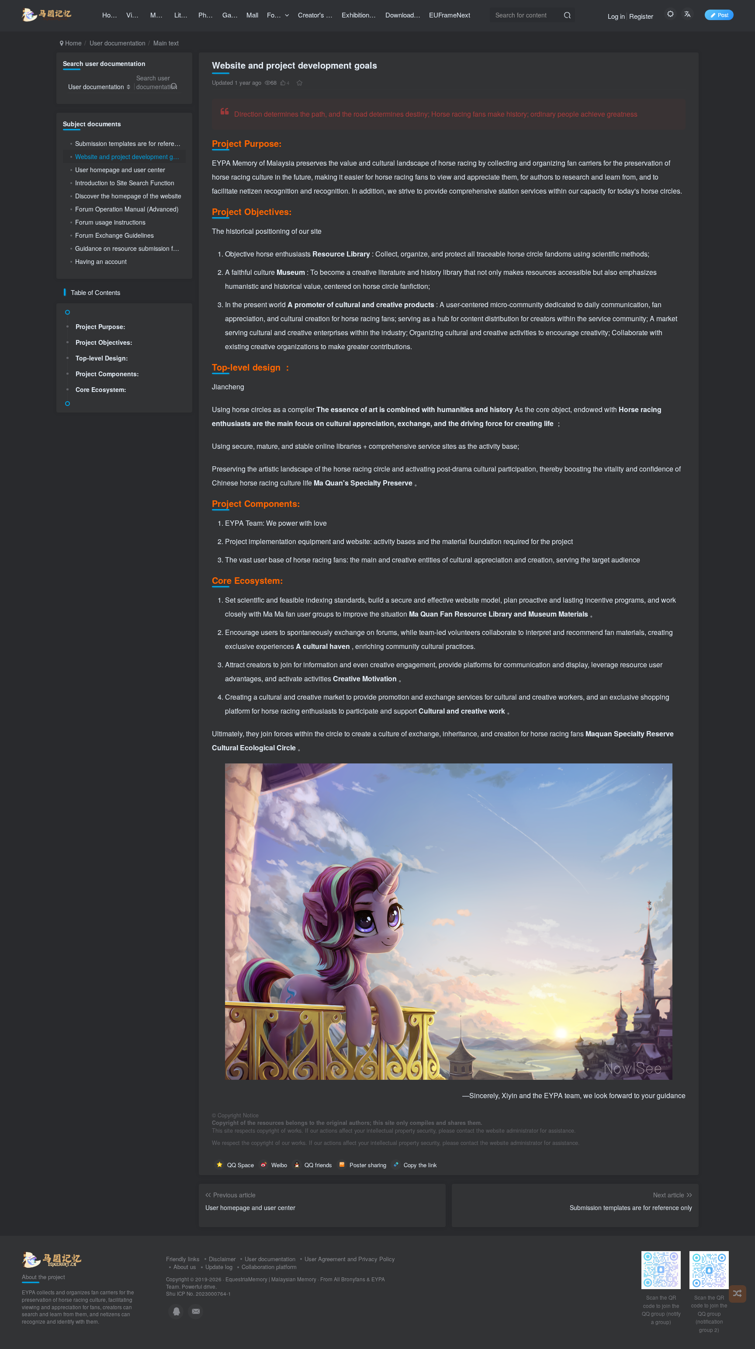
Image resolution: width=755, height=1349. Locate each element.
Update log (218, 1266)
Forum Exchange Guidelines (114, 235)
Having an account (101, 261)
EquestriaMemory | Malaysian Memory (270, 1279)
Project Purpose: (100, 326)
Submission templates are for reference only (130, 143)
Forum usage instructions (110, 222)
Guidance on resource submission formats (130, 248)
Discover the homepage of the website (128, 195)
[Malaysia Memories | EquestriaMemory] (52, 1259)
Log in (616, 16)
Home (72, 42)
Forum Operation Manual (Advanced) (127, 209)
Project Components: (107, 373)
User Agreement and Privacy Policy (350, 1259)
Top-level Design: (102, 358)
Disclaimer (222, 1259)
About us (184, 1266)
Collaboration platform (269, 1266)
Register (641, 16)
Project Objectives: (104, 342)
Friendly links (183, 1259)
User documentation (117, 42)
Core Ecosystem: (101, 389)
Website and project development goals (129, 156)
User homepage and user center (120, 169)
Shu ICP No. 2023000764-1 (198, 1293)
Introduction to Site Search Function (124, 182)
